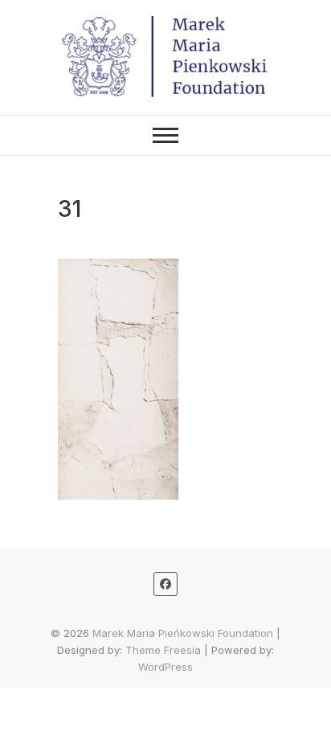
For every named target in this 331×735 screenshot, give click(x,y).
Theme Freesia (163, 649)
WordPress (165, 666)
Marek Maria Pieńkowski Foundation (182, 633)
